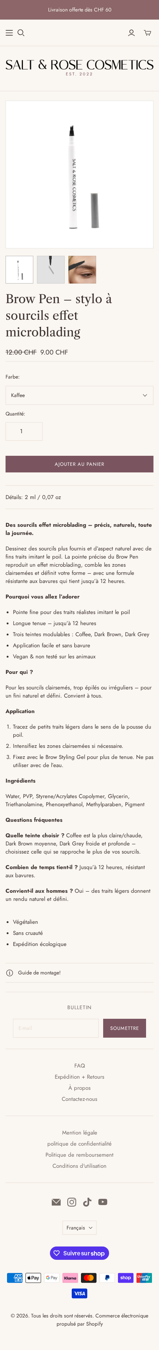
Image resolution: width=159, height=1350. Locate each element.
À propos (79, 1088)
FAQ (79, 1066)
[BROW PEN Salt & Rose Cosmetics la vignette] (19, 270)
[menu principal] (9, 33)
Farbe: (13, 376)
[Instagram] (71, 1202)
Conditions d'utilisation (79, 1166)
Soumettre (124, 1028)
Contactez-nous (79, 1099)
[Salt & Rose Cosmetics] (79, 64)
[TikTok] (87, 1202)
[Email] (56, 1202)
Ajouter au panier (80, 464)
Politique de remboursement (79, 1155)
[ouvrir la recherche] (21, 33)
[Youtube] (102, 1202)
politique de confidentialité (79, 1144)
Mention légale (79, 1133)
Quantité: (15, 413)
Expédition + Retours (79, 1077)
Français (76, 1227)
